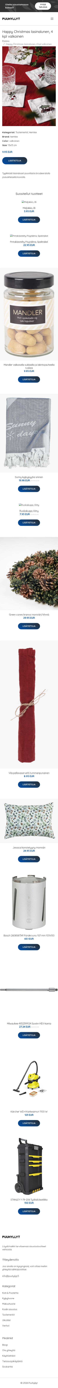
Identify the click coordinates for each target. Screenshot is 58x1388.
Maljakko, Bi (29, 208)
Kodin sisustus (9, 1309)
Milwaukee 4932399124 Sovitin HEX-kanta (29, 1023)
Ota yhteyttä (8, 1350)
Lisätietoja (14, 160)
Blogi (5, 1344)
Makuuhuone (8, 1303)
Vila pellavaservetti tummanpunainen (29, 773)
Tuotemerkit (22, 132)
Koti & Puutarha (10, 1292)
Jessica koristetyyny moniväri (29, 847)
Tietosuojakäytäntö (12, 1361)
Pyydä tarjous (43, 5)
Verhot (5, 1325)
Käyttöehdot (8, 1355)
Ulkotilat (6, 1320)
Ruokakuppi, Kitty (29, 510)
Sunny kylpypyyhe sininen (29, 477)
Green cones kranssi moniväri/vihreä (29, 614)
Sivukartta (7, 1366)
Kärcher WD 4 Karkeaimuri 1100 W (29, 1111)
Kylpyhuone (8, 1298)
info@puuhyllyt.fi (10, 1276)
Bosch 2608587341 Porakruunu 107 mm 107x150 (29, 935)
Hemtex (33, 132)
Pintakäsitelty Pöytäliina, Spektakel (29, 241)
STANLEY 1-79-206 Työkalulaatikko (29, 1199)
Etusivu (5, 41)
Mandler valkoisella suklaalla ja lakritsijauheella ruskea (29, 366)
